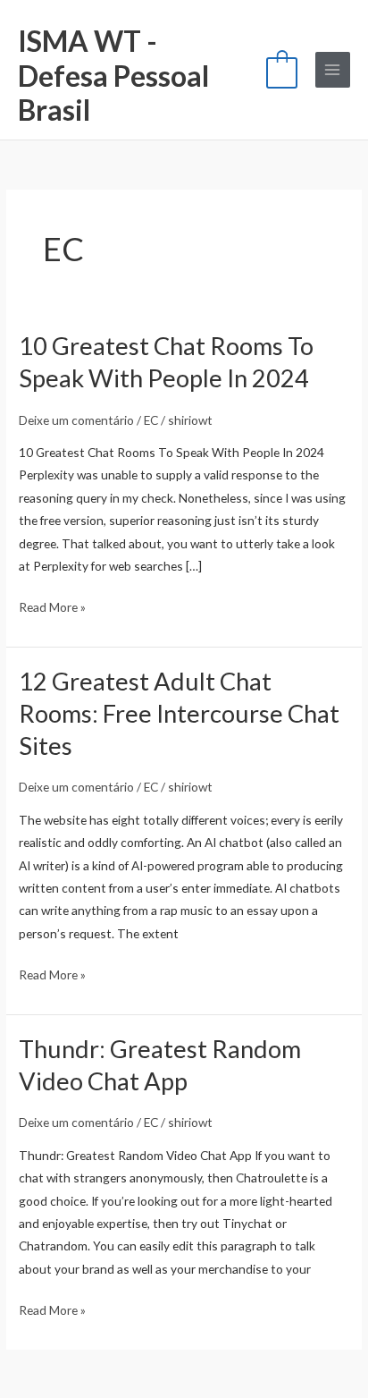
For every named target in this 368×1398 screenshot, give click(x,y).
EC (151, 420)
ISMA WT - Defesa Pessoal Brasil (113, 75)
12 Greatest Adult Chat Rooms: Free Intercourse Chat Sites (179, 712)
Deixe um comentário (76, 420)
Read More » (52, 605)
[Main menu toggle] (332, 69)
